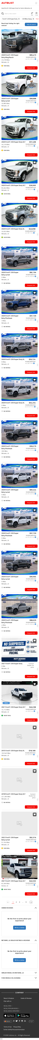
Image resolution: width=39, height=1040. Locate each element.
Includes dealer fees (31, 57)
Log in (31, 1021)
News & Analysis (9, 998)
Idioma (8, 1021)
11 (26, 902)
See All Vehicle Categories (12, 1011)
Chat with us (7, 1001)
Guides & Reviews (26, 998)
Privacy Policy (17, 1027)
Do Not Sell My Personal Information (14, 1030)
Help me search (31, 24)
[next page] (31, 902)
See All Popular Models (11, 1008)
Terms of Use (8, 1027)
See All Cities (8, 1006)
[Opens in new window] (9, 1015)
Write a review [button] (19, 927)
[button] (32, 13)
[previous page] (8, 902)
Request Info (31, 68)
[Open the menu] (36, 3)
